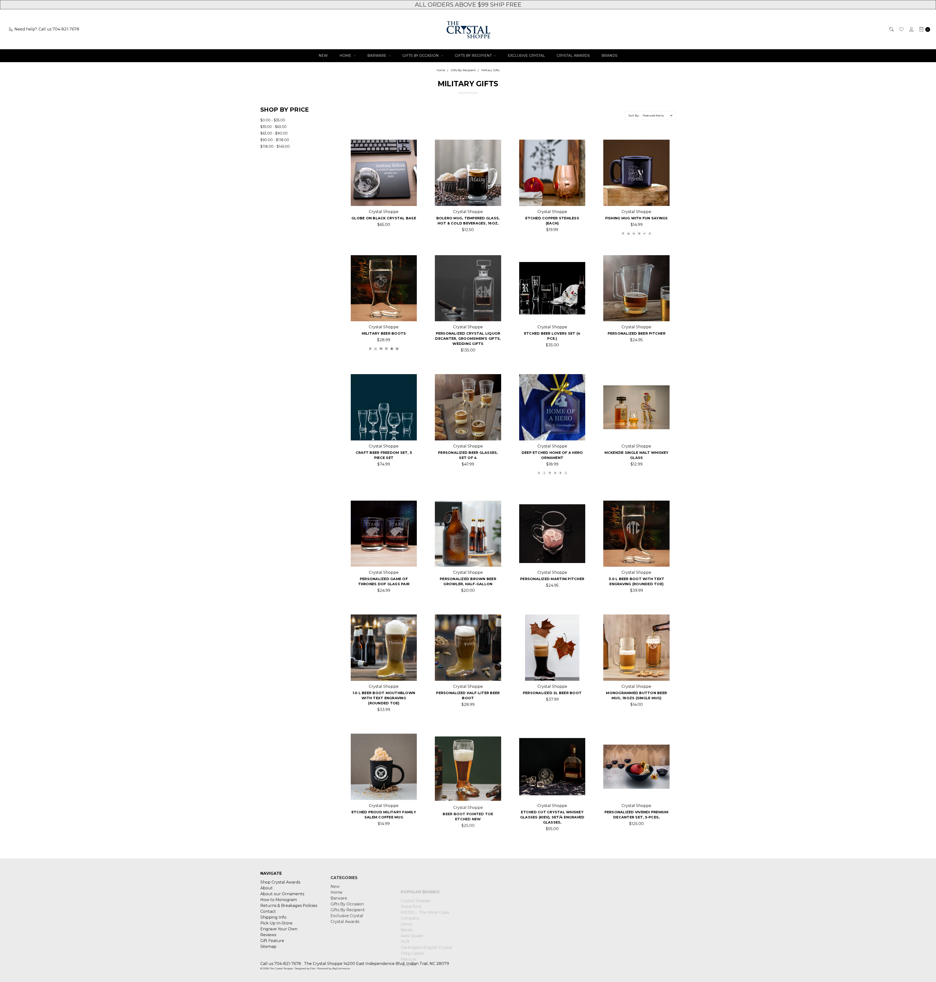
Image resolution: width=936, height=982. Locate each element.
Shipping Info (273, 916)
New (323, 55)
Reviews (268, 934)
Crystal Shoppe (415, 881)
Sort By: (634, 115)
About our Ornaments (282, 893)
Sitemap (268, 946)
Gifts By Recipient (474, 55)
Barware (377, 55)
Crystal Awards (573, 55)
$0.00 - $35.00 (272, 120)
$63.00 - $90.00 (274, 133)
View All (408, 946)
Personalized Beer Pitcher (636, 333)
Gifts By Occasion (421, 55)
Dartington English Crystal (426, 928)
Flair (313, 968)
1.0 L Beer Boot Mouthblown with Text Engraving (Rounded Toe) (383, 698)
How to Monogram (278, 899)
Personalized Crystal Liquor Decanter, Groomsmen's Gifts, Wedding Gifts (468, 338)
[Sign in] (911, 29)
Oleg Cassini (412, 934)
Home (346, 55)
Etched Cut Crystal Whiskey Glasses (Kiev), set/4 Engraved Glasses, (552, 817)
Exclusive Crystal (526, 55)
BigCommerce (341, 968)
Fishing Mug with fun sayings (636, 218)
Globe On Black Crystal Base (383, 218)
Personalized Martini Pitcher (552, 579)
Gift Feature (272, 940)
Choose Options (384, 198)
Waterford (411, 887)
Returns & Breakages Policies (288, 905)
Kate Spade (412, 916)
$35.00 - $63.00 (273, 127)
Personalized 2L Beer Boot (552, 693)
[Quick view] (409, 147)
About (266, 887)
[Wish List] (901, 29)
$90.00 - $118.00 (274, 140)
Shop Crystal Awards (280, 881)
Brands (609, 55)
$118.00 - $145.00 (275, 146)
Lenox (407, 905)
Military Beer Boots (384, 333)
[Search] (891, 29)
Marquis (408, 940)
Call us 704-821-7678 (280, 963)
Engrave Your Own (278, 928)
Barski (406, 911)
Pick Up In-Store (276, 922)
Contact (268, 911)
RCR (405, 922)
